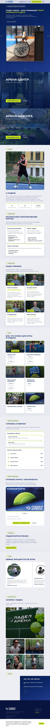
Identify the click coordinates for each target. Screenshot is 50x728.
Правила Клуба (8, 717)
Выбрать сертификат (11, 547)
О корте (25, 100)
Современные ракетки (13, 250)
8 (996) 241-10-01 (22, 1)
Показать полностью (12, 585)
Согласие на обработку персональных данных (14, 718)
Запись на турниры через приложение (14, 240)
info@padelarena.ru (38, 710)
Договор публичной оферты (11, 715)
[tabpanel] (25, 37)
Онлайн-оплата (11, 235)
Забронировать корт (36, 1)
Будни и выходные (32, 237)
